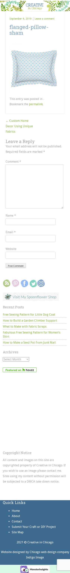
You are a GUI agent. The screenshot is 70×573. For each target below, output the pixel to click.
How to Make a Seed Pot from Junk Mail (29, 342)
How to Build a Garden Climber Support (30, 320)
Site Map (18, 532)
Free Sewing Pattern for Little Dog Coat (29, 314)
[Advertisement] (35, 412)
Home (16, 511)
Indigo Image (35, 557)
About (16, 516)
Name (11, 215)
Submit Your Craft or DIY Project (34, 527)
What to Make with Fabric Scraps (24, 326)
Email (11, 232)
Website (11, 249)
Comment (13, 161)
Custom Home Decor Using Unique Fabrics (19, 126)
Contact (17, 521)
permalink (36, 104)
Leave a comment (44, 18)
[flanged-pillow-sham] (34, 44)
